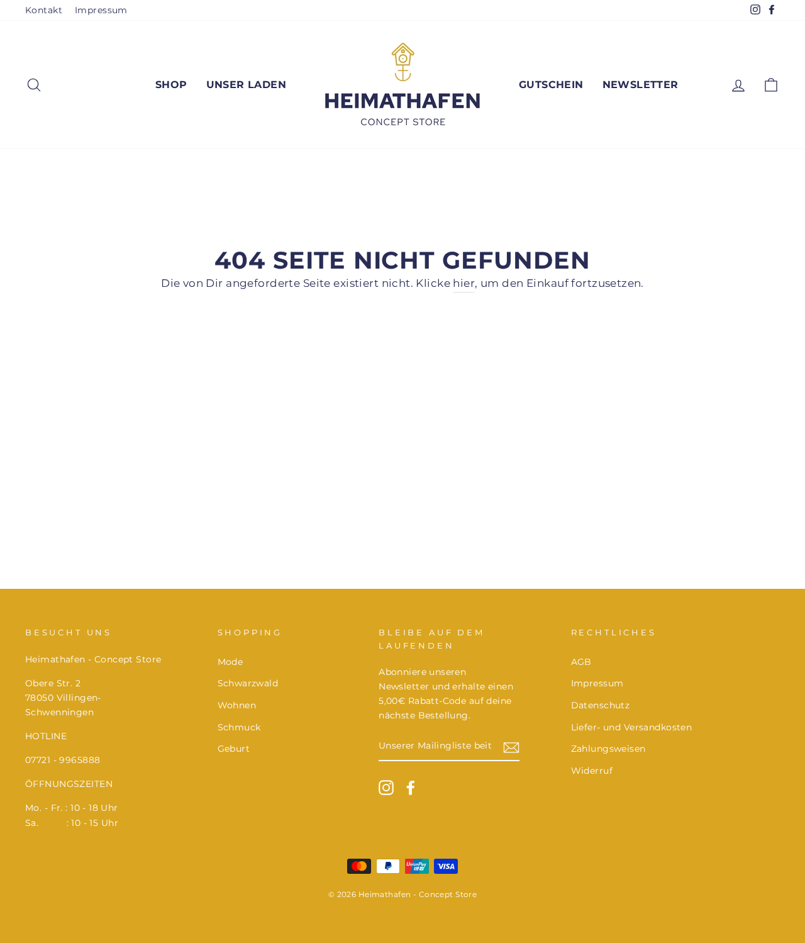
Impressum (101, 10)
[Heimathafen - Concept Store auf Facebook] (410, 787)
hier (464, 283)
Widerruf (592, 770)
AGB (581, 661)
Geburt (234, 748)
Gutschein (551, 85)
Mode (230, 661)
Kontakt (43, 10)
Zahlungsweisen (608, 748)
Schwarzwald (248, 683)
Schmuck (239, 727)
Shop (171, 85)
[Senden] (511, 746)
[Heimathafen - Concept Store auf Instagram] (386, 787)
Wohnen (237, 705)
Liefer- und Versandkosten (631, 727)
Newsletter (640, 85)
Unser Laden (246, 85)
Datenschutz (600, 705)
